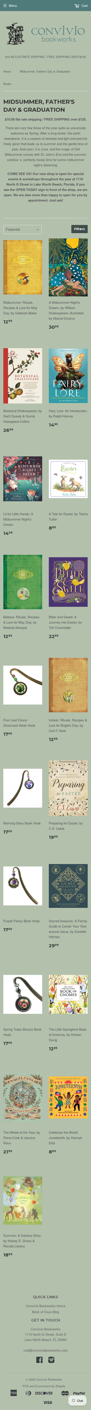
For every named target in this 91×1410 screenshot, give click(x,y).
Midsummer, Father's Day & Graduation (45, 71)
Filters (79, 229)
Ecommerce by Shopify (50, 1386)
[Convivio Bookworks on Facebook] (39, 1361)
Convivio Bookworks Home (45, 1305)
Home (7, 71)
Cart (84, 5)
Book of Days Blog (45, 1311)
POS (26, 1386)
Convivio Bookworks (49, 1379)
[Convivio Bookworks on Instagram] (51, 1361)
